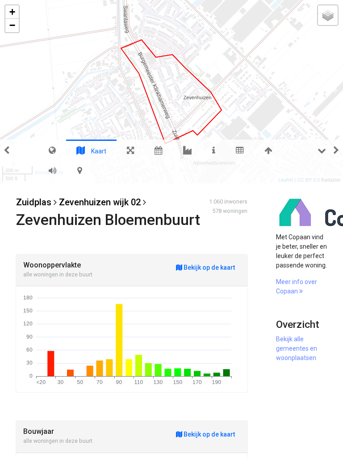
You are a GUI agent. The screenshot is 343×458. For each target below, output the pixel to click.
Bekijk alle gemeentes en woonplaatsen (296, 348)
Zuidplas (33, 202)
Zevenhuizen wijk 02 (100, 202)
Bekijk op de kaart (208, 267)
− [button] (12, 25)
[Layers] (328, 15)
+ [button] (12, 11)
